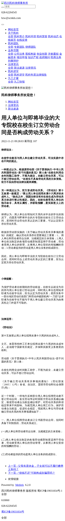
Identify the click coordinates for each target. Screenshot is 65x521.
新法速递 (19, 67)
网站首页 (13, 29)
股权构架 (30, 53)
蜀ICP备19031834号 (12, 511)
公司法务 (19, 53)
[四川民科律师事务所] (32, 3)
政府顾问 (44, 57)
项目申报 (22, 57)
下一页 (31, 472)
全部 (10, 36)
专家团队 (19, 46)
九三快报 (19, 81)
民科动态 (53, 36)
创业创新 (42, 53)
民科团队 (13, 43)
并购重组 (53, 53)
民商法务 (56, 57)
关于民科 (13, 33)
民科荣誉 (42, 36)
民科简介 (19, 36)
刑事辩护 (13, 60)
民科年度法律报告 (36, 74)
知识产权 (33, 57)
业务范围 (13, 50)
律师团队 (30, 46)
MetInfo (19, 485)
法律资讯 (13, 64)
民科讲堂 (13, 71)
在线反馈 (22, 39)
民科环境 (30, 36)
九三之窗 (13, 78)
